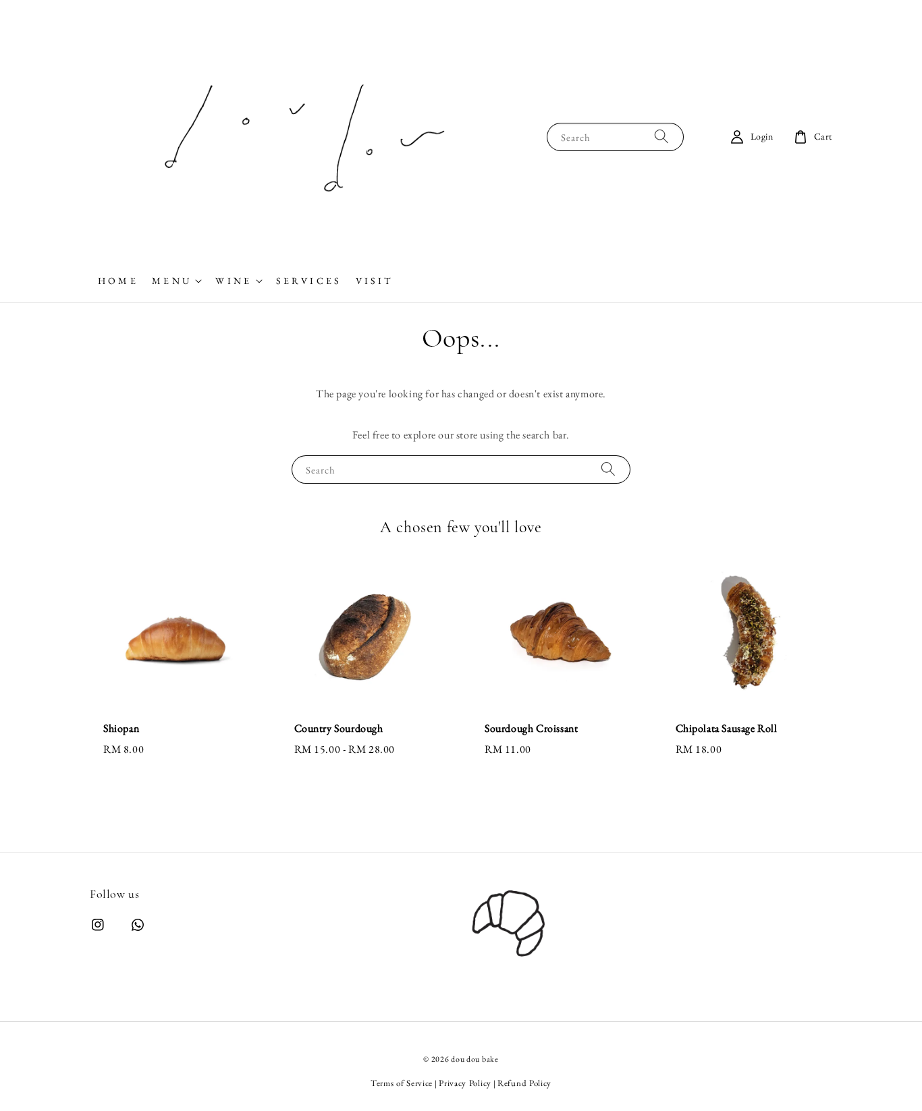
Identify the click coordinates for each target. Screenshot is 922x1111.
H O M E (117, 281)
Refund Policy (524, 1083)
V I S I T (373, 281)
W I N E (232, 281)
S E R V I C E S (308, 281)
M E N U (170, 281)
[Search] (661, 136)
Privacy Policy (465, 1083)
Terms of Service (402, 1083)
